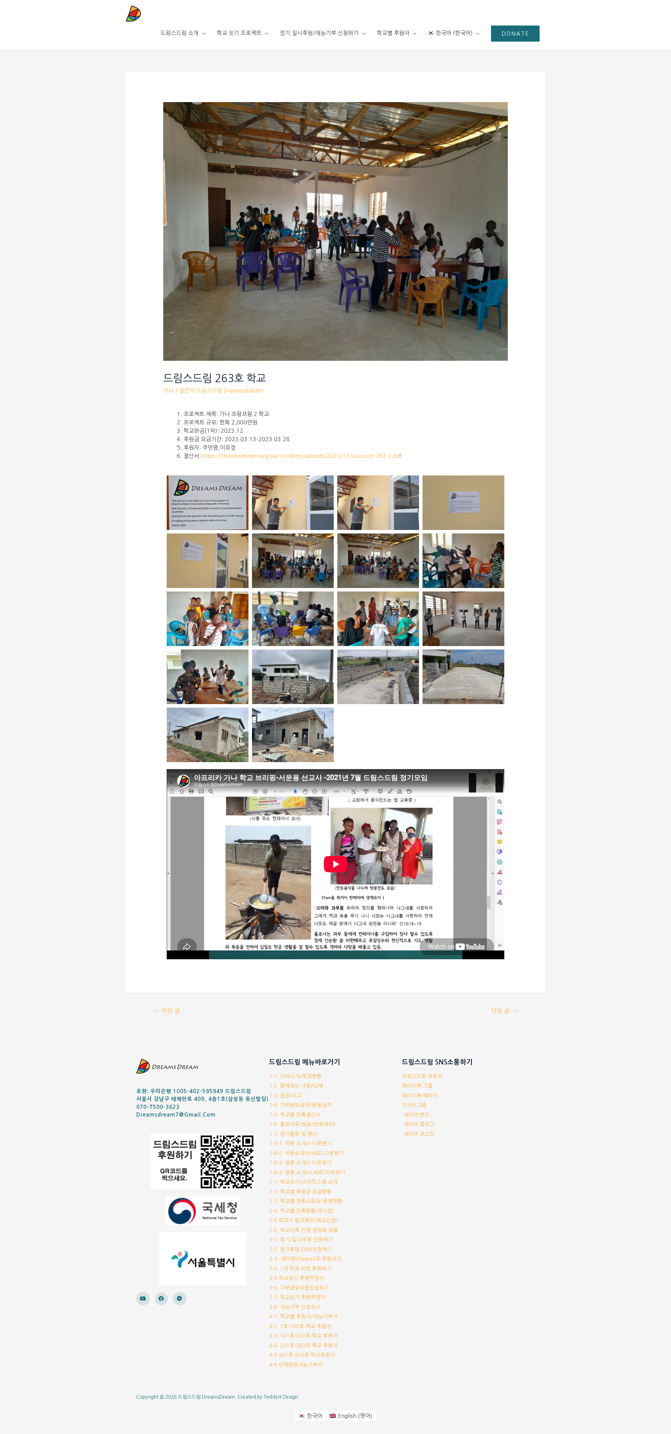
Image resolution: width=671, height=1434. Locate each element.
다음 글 (504, 1010)
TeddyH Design (281, 1396)
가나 (168, 390)
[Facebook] (161, 1298)
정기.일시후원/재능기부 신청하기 (319, 33)
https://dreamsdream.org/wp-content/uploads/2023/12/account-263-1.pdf (302, 456)
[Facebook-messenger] (179, 1298)
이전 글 (167, 1010)
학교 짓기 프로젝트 (239, 33)
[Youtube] (143, 1298)
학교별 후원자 (393, 33)
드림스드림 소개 (179, 33)
